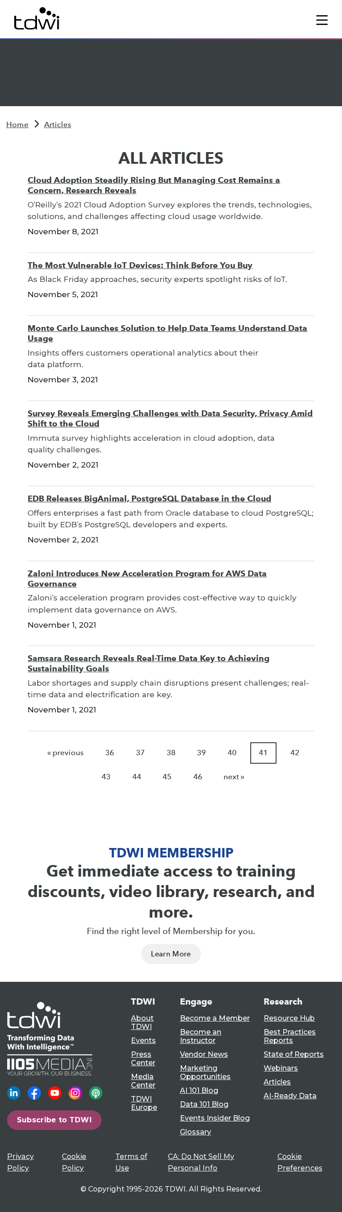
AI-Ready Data (290, 1096)
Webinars (281, 1068)
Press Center (143, 1058)
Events (143, 1040)
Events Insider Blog (215, 1118)
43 (106, 777)
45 (167, 777)
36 (109, 752)
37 (140, 752)
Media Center (143, 1080)
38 (171, 752)
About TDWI (142, 1022)
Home (17, 124)
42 (294, 752)
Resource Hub (289, 1018)
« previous (65, 752)
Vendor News (204, 1054)
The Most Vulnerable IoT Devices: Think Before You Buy (140, 265)
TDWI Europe (144, 1103)
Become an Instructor (200, 1036)
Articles (57, 124)
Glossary (195, 1132)
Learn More (171, 954)
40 (232, 752)
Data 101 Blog (204, 1104)
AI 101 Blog (199, 1090)
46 (197, 777)
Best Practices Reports (290, 1036)
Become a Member (215, 1018)
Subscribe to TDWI (54, 1120)
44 (136, 777)
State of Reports (294, 1054)
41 (263, 752)
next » (234, 777)
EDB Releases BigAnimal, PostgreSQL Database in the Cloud (149, 498)
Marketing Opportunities (205, 1072)
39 (201, 752)
